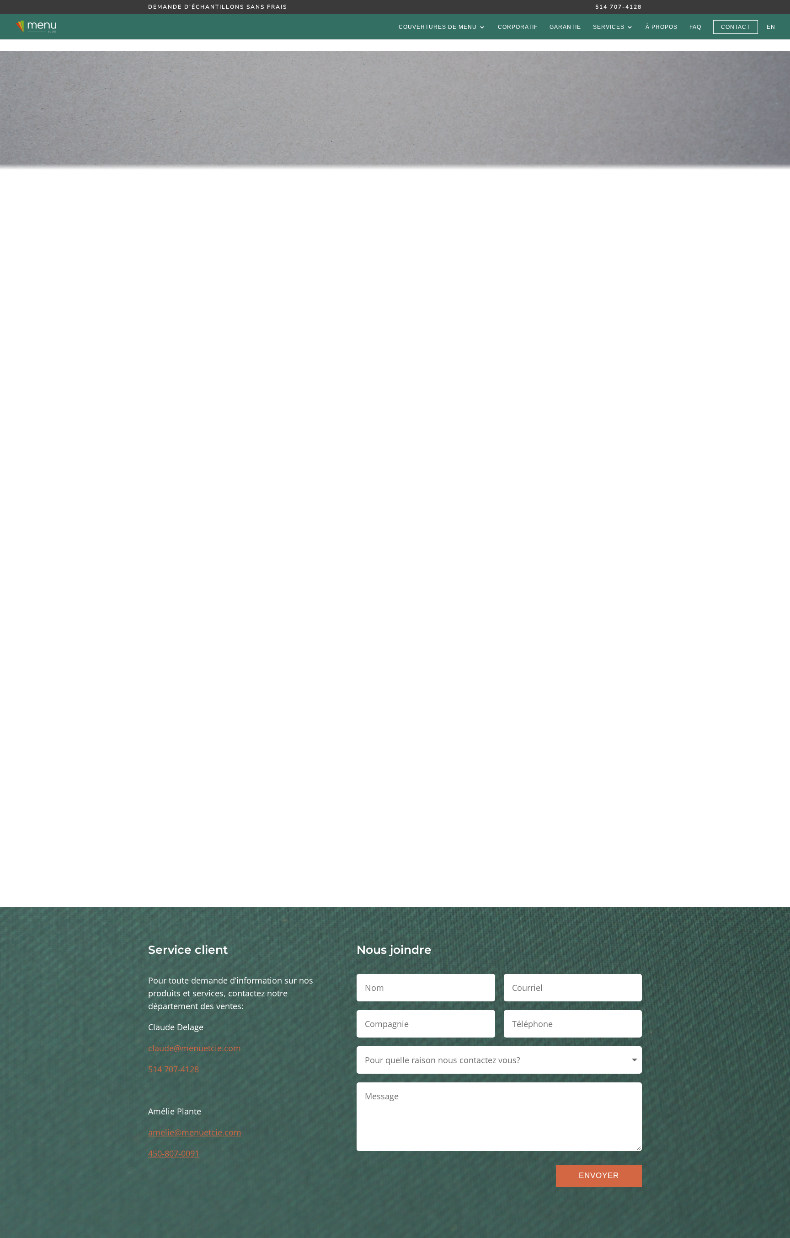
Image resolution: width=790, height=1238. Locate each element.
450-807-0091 (173, 1153)
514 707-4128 (618, 7)
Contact (735, 27)
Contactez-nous (257, 776)
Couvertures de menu (438, 27)
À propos (662, 27)
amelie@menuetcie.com (194, 1132)
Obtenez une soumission (395, 862)
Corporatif (518, 27)
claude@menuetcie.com (194, 1048)
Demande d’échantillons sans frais (217, 7)
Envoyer (599, 1175)
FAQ (695, 27)
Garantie (565, 27)
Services (609, 27)
